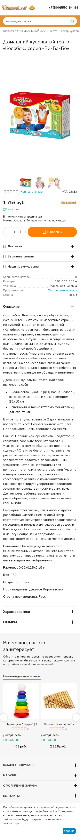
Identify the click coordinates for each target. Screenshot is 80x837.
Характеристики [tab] (16, 612)
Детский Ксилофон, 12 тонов (59, 724)
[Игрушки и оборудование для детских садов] (19, 7)
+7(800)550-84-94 (63, 7)
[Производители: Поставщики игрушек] (69, 202)
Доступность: (12, 735)
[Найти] (72, 21)
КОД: (65, 191)
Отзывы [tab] (10, 622)
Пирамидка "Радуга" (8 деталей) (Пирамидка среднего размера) (21, 724)
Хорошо (69, 831)
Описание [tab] (11, 306)
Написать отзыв (32, 191)
